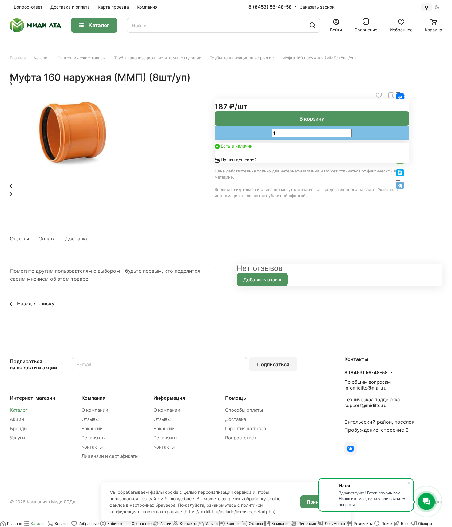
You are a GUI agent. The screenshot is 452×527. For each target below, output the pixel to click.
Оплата (47, 239)
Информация (169, 398)
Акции (17, 419)
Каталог (19, 410)
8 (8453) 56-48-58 (270, 7)
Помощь (235, 398)
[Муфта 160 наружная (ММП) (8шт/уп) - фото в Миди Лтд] (71, 177)
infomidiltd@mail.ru (365, 388)
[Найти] (312, 25)
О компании (94, 410)
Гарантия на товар (245, 428)
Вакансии (92, 428)
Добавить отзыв (262, 280)
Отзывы (19, 239)
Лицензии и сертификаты (109, 456)
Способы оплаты (244, 410)
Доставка (77, 239)
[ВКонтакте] (350, 448)
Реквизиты (93, 438)
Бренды (18, 428)
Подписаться (273, 364)
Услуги (17, 438)
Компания (93, 398)
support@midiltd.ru (365, 405)
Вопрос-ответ (240, 438)
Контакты (92, 447)
